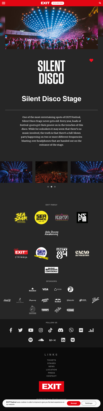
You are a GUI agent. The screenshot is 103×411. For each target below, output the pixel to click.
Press (51, 373)
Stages (51, 363)
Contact (51, 376)
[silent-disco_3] (16, 172)
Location (51, 370)
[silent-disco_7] (51, 172)
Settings (88, 403)
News (51, 366)
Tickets (51, 360)
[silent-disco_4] (87, 172)
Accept (74, 403)
